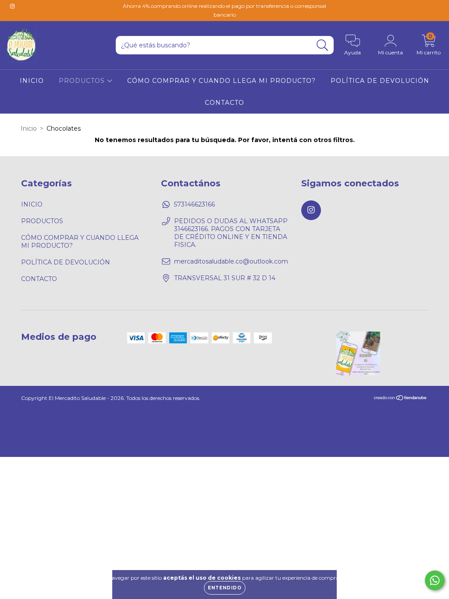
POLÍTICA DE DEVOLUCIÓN (380, 81)
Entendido (225, 588)
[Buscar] (322, 45)
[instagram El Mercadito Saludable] (12, 6)
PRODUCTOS (83, 81)
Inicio (29, 128)
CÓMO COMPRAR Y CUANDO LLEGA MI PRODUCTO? (221, 81)
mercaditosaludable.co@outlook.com (231, 261)
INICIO (32, 81)
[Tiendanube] (400, 398)
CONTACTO (224, 103)
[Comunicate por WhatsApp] (435, 580)
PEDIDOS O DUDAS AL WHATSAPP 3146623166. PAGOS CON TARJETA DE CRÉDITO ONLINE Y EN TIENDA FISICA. (231, 233)
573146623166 (194, 204)
